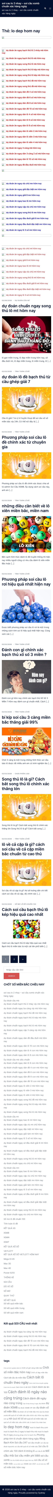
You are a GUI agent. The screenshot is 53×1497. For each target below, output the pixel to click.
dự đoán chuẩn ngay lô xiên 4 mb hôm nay (24, 1095)
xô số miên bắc (41, 1464)
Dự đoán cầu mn (11, 1168)
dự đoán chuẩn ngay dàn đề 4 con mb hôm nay (26, 1067)
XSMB (6, 1233)
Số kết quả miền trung (14, 1308)
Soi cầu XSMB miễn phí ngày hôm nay (22, 1460)
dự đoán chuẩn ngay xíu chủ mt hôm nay (23, 1163)
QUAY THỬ (9, 1295)
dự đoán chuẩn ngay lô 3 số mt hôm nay (23, 1138)
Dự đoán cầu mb (11, 1000)
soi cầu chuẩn (34, 1443)
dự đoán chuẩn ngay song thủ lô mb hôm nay (25, 1112)
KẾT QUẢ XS (9, 1228)
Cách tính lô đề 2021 (23, 1387)
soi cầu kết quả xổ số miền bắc (26, 1446)
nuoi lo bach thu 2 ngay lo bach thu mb (20, 1431)
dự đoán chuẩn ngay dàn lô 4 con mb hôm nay (25, 1050)
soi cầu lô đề (40, 1451)
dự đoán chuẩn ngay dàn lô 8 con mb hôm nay (25, 1063)
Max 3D (7, 1263)
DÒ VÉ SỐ (8, 1286)
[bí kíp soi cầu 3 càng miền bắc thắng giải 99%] (26, 741)
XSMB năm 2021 (30, 1464)
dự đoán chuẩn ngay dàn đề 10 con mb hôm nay (26, 1081)
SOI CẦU (8, 1282)
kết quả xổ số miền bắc (34, 1419)
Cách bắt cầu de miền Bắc (15, 1377)
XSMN (6, 1237)
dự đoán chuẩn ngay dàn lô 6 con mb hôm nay (25, 1055)
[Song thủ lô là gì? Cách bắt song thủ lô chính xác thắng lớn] (26, 807)
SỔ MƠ (7, 1291)
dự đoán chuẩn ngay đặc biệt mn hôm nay (23, 1180)
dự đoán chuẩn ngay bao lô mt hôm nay (22, 1120)
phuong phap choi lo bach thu (24, 1435)
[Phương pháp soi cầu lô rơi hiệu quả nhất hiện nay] (26, 606)
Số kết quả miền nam (13, 1312)
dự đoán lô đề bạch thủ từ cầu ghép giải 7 (26, 379)
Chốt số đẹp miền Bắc (39, 1373)
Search (11, 976)
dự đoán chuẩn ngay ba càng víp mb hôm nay (25, 1008)
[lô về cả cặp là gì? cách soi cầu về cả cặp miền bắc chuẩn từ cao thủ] (26, 872)
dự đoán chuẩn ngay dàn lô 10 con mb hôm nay (26, 1046)
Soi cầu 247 (21, 1442)
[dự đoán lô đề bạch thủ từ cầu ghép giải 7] (26, 400)
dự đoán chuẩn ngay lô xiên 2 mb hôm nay (24, 1086)
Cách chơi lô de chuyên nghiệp (38, 1383)
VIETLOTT (8, 1251)
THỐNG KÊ (9, 1277)
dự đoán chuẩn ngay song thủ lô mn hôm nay (25, 1210)
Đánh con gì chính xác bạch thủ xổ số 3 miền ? (24, 652)
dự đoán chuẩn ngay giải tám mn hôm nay (23, 1185)
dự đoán (42, 1403)
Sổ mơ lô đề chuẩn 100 (25, 904)
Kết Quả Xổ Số (16, 1418)
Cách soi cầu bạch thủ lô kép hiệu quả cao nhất (25, 912)
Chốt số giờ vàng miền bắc (32, 1368)
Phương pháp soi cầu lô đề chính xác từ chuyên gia (24, 442)
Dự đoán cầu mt (22, 300)
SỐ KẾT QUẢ (10, 1300)
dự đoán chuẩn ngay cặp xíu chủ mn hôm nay (25, 1176)
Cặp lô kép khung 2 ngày (30, 1403)
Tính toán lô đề (22, 371)
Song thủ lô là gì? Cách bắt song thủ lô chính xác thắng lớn (25, 784)
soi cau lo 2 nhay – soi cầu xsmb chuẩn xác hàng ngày (20, 5)
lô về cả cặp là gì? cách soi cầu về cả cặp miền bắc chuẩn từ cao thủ (23, 849)
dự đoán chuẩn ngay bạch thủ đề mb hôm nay (25, 1013)
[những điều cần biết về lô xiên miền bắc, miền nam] (26, 534)
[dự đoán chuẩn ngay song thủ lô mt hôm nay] (26, 334)
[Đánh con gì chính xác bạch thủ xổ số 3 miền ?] (26, 676)
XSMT (6, 1242)
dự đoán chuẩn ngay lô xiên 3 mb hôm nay (24, 1090)
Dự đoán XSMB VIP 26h (27, 1408)
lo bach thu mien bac (38, 1422)
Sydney (41, 1493)
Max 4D (7, 1268)
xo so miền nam (18, 1464)
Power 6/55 (9, 1272)
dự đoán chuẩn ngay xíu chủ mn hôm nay (23, 1214)
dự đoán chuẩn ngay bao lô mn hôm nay (22, 1171)
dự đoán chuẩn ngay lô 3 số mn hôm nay (23, 1189)
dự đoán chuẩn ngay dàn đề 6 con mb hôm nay (26, 1072)
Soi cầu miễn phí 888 (27, 1455)
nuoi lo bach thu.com (39, 1427)
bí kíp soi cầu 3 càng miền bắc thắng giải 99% (26, 719)
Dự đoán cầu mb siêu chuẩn (17, 1059)
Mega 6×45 (9, 1259)
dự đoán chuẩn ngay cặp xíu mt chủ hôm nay (25, 1124)
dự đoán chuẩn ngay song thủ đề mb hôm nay (25, 1099)
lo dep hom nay (16, 1427)
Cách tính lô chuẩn (9, 1387)
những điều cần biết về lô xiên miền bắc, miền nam (26, 508)
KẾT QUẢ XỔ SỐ (11, 1246)
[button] (45, 8)
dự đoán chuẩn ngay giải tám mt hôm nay (23, 1133)
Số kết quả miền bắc (13, 1303)
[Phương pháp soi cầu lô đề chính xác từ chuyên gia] (26, 465)
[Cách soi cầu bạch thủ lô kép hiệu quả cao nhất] (26, 929)
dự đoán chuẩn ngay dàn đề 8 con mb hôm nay (26, 1076)
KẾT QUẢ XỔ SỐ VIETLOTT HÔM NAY (21, 1254)
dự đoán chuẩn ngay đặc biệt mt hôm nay (23, 1129)
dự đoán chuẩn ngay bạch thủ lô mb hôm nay (25, 1025)
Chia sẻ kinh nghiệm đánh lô (12, 1368)
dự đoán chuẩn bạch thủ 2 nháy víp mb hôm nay (26, 1004)
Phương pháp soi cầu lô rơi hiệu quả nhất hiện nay (26, 581)
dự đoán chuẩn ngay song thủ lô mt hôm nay (26, 308)
